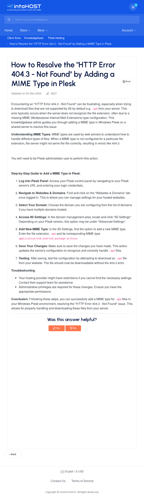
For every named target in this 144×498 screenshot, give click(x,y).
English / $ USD (74, 471)
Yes (58, 328)
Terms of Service (82, 481)
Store (24, 30)
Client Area (14, 38)
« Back (12, 454)
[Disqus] (72, 391)
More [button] (41, 30)
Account (128, 30)
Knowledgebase (34, 38)
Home (8, 30)
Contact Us (58, 481)
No (74, 328)
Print (128, 81)
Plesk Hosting (56, 38)
